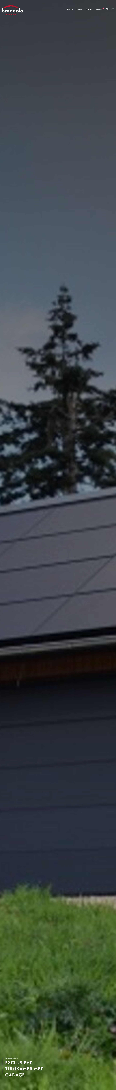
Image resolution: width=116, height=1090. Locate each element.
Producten (79, 9)
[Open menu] (113, 9)
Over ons (70, 9)
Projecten (89, 9)
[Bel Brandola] (107, 9)
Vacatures (98, 9)
